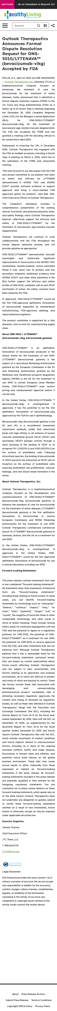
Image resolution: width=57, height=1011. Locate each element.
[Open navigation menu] (5, 25)
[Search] (38, 25)
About (15, 994)
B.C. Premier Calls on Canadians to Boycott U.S (28, 4)
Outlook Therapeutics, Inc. (19, 81)
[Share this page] (53, 25)
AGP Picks (7, 4)
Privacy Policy (42, 1006)
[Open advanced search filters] (45, 25)
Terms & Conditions (41, 1000)
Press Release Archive (33, 994)
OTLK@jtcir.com (10, 851)
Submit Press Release (17, 1000)
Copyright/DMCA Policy (19, 1006)
